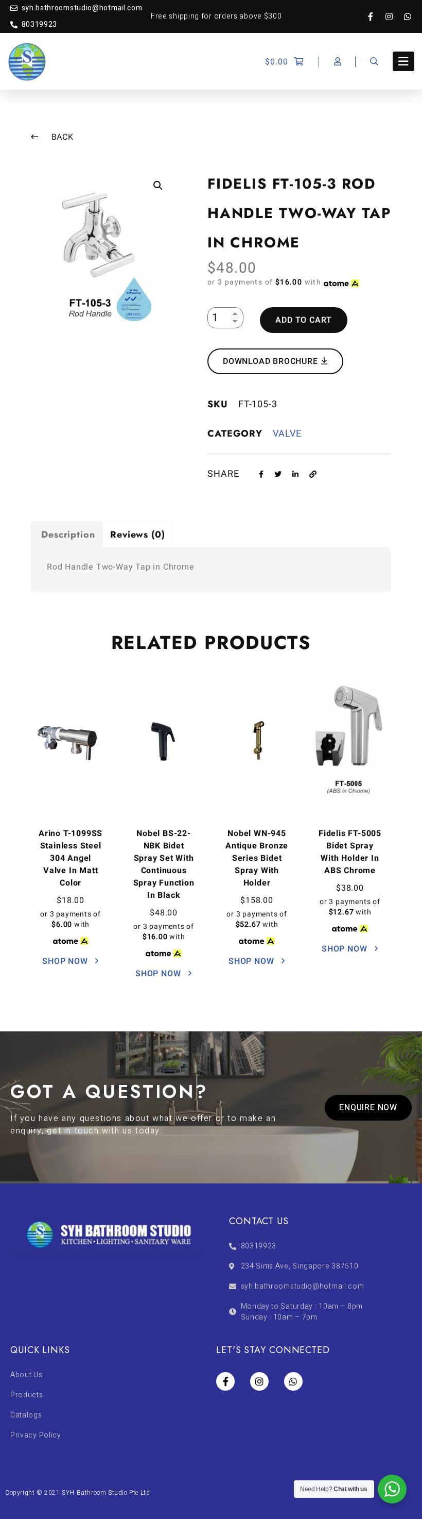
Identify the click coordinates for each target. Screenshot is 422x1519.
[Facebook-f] (375, 16)
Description (68, 534)
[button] (368, 1108)
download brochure (271, 361)
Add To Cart (303, 320)
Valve (287, 434)
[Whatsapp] (407, 16)
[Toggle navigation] (403, 61)
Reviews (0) (137, 534)
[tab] (67, 534)
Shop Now (66, 961)
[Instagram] (394, 16)
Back (61, 137)
